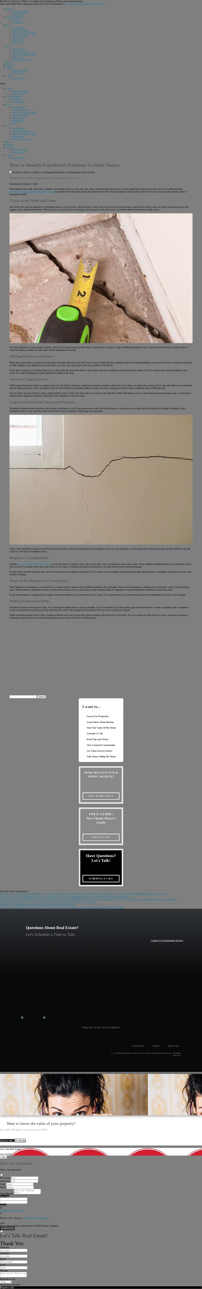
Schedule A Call (19, 70)
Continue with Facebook (11, 1210)
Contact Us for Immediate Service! (167, 940)
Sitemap (155, 1046)
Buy (8, 25)
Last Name (5, 1181)
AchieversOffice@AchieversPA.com (85, 4)
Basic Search (18, 38)
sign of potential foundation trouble (34, 564)
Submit (3, 1205)
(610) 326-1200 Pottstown (48, 4)
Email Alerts (17, 41)
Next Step (4, 1196)
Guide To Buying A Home (24, 33)
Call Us (9, 67)
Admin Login (173, 1046)
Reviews (10, 65)
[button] (101, 83)
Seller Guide (18, 57)
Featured (16, 19)
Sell (7, 46)
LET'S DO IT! (7, 1228)
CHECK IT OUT (101, 837)
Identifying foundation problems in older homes (31, 191)
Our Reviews (18, 14)
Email (2, 1184)
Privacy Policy (138, 1046)
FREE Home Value (101, 796)
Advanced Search (20, 35)
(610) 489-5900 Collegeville (16, 4)
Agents (9, 75)
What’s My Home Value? (23, 54)
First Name (5, 1178)
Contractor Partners (21, 30)
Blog (8, 62)
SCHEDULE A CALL (101, 878)
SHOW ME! (7, 1140)
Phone (3, 1187)
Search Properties (20, 11)
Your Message (6, 1193)
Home (9, 9)
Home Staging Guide (22, 59)
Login (14, 43)
